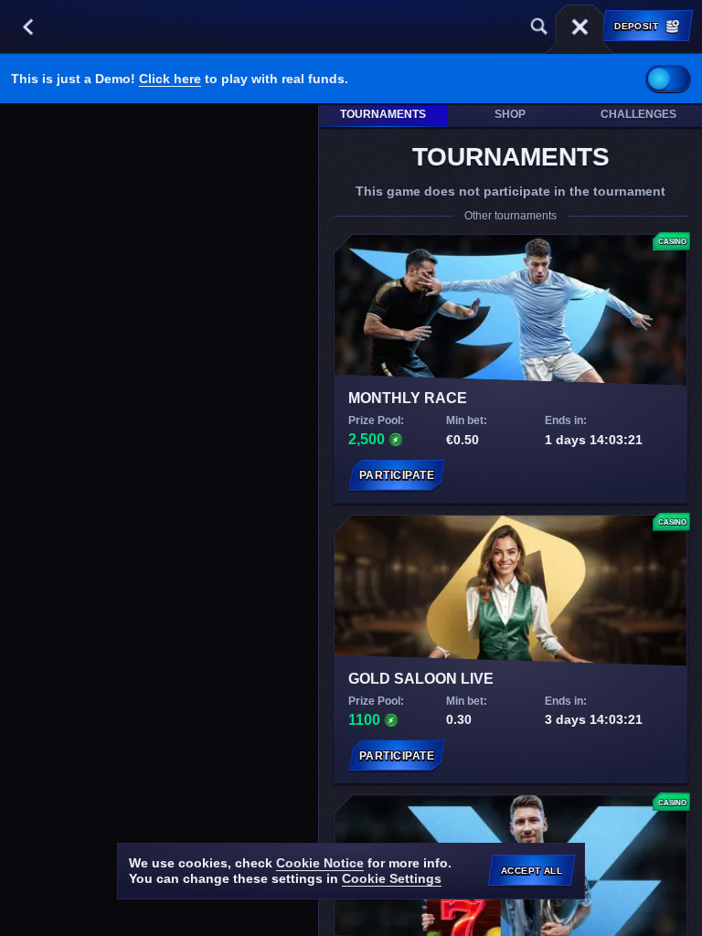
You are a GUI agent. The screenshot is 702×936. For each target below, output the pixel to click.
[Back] (27, 26)
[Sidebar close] (579, 26)
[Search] (539, 26)
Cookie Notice (320, 863)
